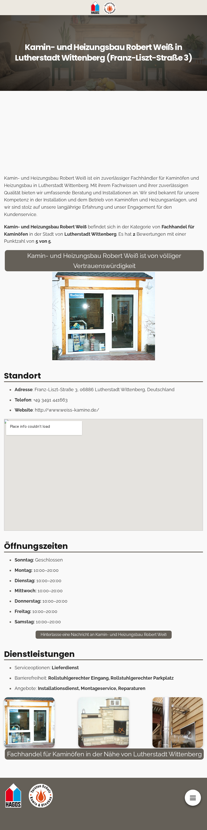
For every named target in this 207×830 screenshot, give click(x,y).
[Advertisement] (103, 134)
